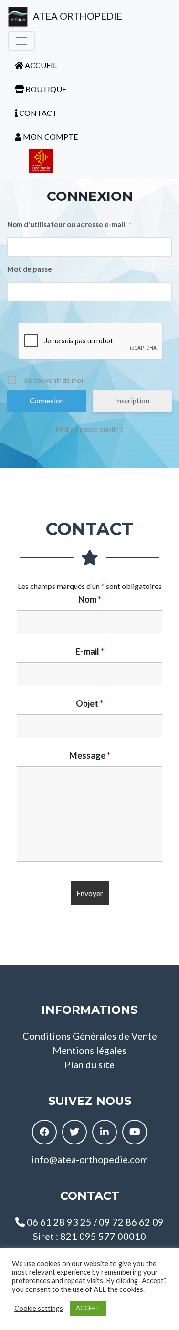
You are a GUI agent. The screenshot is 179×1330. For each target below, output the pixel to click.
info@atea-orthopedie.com (90, 1159)
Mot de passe (32, 269)
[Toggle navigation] (21, 41)
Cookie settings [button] (38, 1308)
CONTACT (37, 112)
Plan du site (89, 1064)
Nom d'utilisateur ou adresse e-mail (69, 224)
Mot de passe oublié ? (89, 429)
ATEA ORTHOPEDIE (76, 15)
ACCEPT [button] (88, 1308)
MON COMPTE (49, 136)
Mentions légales (89, 1050)
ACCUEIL (40, 65)
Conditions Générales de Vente (89, 1035)
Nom (89, 599)
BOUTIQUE (45, 88)
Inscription (132, 400)
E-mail (89, 651)
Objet (89, 703)
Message (89, 755)
